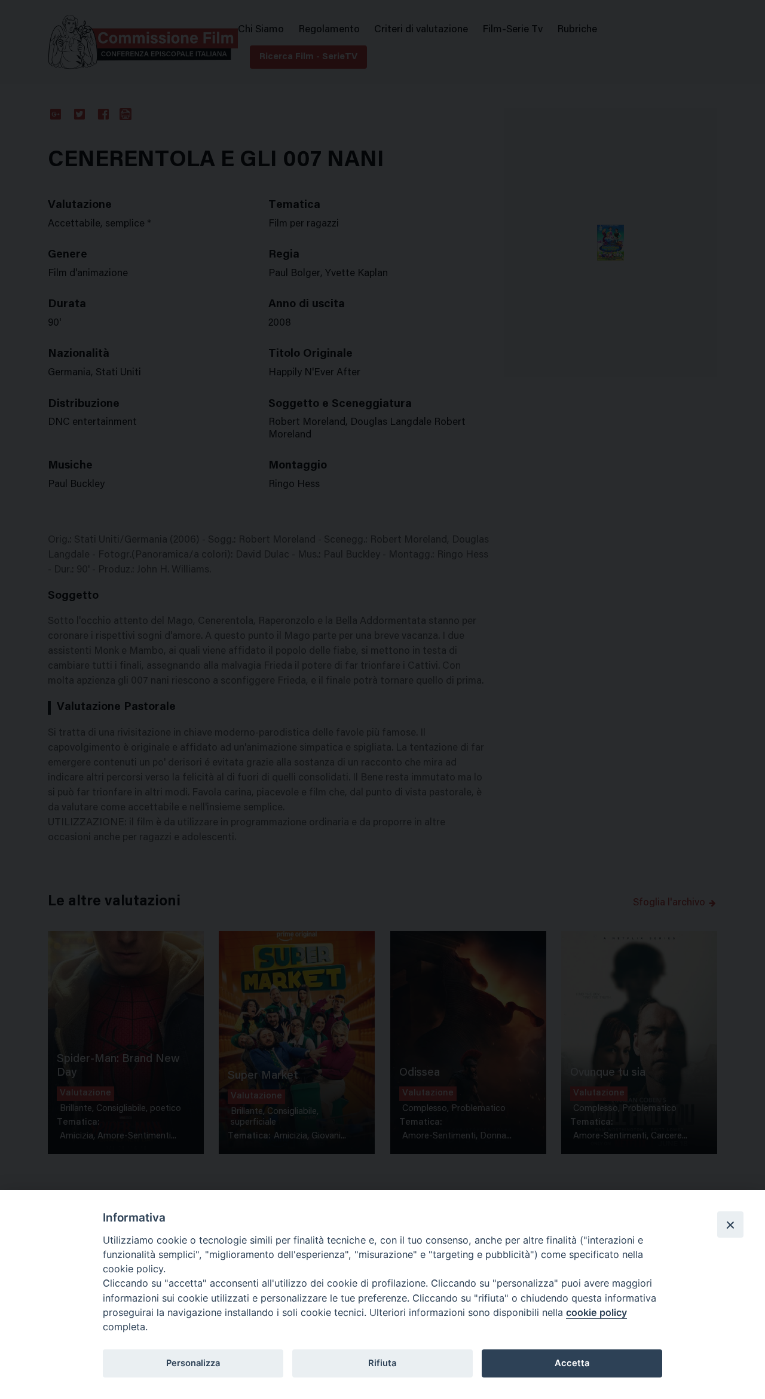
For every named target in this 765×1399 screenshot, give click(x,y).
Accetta (572, 1363)
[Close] (730, 1224)
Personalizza (193, 1363)
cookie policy (596, 1312)
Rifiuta (382, 1363)
